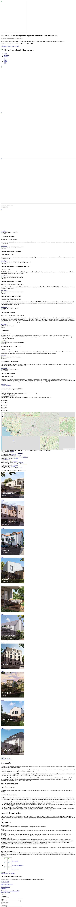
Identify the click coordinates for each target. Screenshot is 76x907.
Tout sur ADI (15, 861)
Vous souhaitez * (5, 902)
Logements (6, 55)
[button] (11, 432)
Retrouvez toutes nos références (8, 873)
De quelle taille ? (4, 394)
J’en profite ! (4, 231)
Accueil (5, 53)
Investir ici (4, 904)
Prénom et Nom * (5, 897)
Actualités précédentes (6, 385)
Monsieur (4, 896)
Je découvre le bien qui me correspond (10, 46)
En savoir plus (4, 246)
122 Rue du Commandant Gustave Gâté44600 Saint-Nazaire (10, 891)
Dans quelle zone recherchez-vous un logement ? (12, 393)
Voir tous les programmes (6, 759)
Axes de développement (17, 865)
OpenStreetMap (72, 449)
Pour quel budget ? (5, 396)
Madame (4, 895)
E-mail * (3, 899)
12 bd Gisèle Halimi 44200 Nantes (5, 887)
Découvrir (11, 451)
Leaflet (65, 449)
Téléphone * (3, 901)
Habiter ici (4, 905)
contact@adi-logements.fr (7, 884)
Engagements (15, 869)
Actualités (6, 56)
